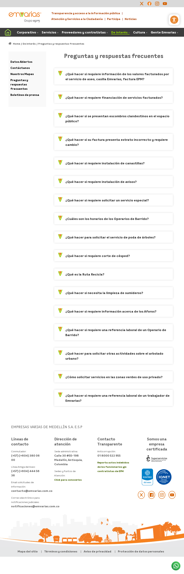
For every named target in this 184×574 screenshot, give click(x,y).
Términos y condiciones (60, 551)
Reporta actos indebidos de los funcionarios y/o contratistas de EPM (113, 467)
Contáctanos (20, 68)
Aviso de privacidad (97, 551)
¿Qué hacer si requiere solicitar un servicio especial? (107, 200)
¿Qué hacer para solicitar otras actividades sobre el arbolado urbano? (114, 355)
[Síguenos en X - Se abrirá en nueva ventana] (141, 3)
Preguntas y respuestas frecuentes (19, 84)
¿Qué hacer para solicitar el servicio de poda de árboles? (110, 237)
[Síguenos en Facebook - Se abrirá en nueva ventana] (149, 3)
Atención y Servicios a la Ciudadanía (77, 19)
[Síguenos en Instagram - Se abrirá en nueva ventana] (157, 3)
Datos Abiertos (21, 61)
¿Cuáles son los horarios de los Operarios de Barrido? (107, 219)
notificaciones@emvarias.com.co (35, 506)
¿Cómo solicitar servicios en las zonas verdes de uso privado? (113, 377)
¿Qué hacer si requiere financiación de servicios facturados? (114, 97)
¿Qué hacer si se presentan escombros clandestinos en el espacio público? (117, 118)
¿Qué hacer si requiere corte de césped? (97, 256)
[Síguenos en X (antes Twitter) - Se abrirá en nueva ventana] (141, 495)
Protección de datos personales (141, 551)
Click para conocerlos (68, 479)
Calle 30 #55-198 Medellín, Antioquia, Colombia (68, 460)
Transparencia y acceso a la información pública (85, 13)
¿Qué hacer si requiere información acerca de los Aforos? (110, 311)
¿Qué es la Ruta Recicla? (84, 274)
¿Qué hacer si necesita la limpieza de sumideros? (104, 293)
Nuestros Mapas (22, 74)
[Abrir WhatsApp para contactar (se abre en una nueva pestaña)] (175, 565)
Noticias (131, 19)
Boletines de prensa (24, 95)
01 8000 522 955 (109, 455)
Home (16, 43)
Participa (113, 19)
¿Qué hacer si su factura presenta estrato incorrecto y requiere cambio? (116, 142)
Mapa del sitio (28, 551)
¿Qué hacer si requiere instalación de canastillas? (104, 163)
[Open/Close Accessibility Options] (174, 20)
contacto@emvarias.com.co (31, 491)
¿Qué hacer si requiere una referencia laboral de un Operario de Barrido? (115, 332)
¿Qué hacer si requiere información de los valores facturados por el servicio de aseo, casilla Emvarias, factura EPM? (117, 76)
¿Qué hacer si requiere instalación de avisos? (101, 182)
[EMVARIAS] (25, 17)
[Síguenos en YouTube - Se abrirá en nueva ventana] (164, 3)
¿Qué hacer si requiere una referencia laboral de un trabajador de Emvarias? (117, 397)
